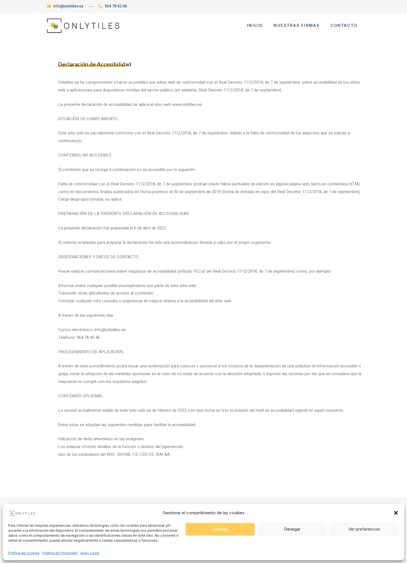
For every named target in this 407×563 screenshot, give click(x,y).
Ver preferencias (364, 529)
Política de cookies (24, 553)
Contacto (344, 25)
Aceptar (220, 529)
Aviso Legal (89, 553)
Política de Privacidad (60, 553)
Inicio (254, 25)
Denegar (292, 529)
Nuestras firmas (297, 25)
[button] (396, 513)
